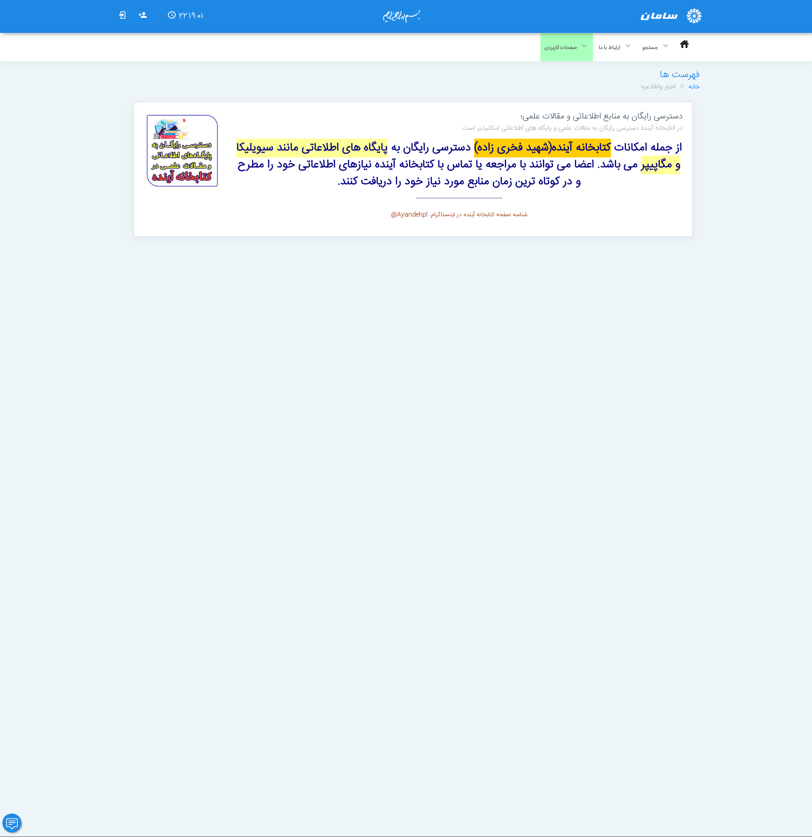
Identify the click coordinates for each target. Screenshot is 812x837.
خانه (694, 87)
